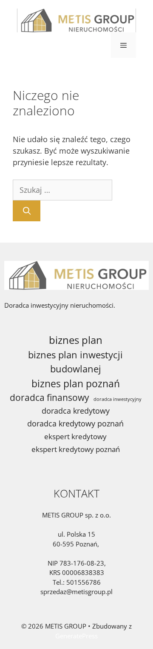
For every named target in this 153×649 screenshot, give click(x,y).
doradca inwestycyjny (118, 399)
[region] (76, 556)
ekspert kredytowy (75, 436)
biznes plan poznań (75, 383)
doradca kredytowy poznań (75, 423)
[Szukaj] (26, 210)
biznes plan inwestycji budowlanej (75, 361)
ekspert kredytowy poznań (75, 449)
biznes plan (75, 340)
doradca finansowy (49, 397)
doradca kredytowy (76, 411)
